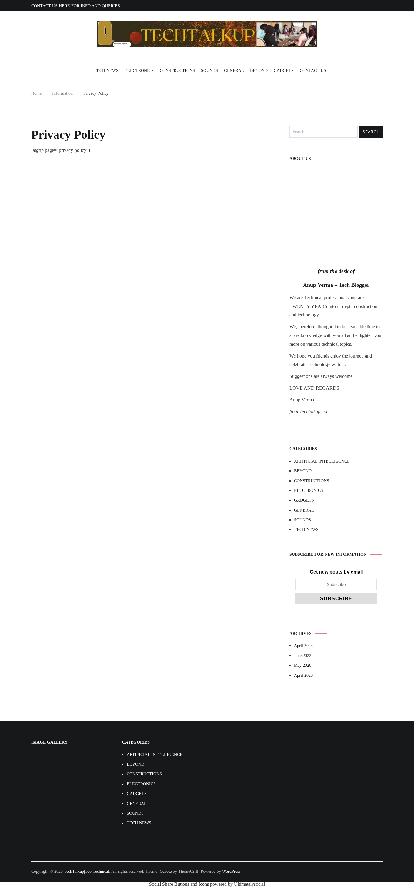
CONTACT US (313, 70)
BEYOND (259, 70)
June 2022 (302, 655)
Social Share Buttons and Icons (179, 884)
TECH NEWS (106, 70)
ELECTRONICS (139, 70)
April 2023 (303, 645)
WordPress (231, 871)
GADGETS (284, 70)
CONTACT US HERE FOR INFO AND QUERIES (75, 6)
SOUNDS (209, 70)
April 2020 (303, 675)
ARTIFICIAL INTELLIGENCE (322, 461)
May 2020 (302, 665)
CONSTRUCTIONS (177, 70)
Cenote (166, 871)
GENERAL (234, 70)
